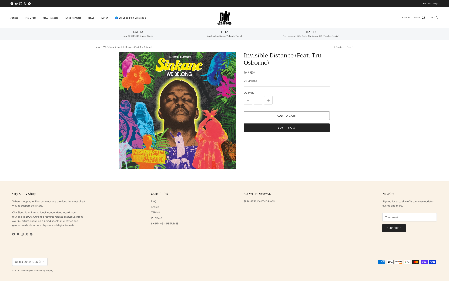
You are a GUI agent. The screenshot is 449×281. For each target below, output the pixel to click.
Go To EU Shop (430, 3)
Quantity (249, 92)
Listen (104, 17)
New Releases (50, 17)
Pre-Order (30, 17)
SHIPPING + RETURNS (164, 223)
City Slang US (26, 270)
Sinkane (252, 81)
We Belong (108, 46)
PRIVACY (156, 218)
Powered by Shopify (43, 270)
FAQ (153, 201)
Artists (14, 17)
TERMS (155, 212)
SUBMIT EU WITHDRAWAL (260, 201)
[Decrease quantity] (248, 100)
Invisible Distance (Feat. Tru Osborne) (134, 46)
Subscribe (394, 228)
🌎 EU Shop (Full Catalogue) (130, 17)
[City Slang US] (224, 18)
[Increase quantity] (268, 100)
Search (155, 207)
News (91, 17)
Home (97, 46)
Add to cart (287, 115)
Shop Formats (73, 17)
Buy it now (287, 127)
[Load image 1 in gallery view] (177, 110)
